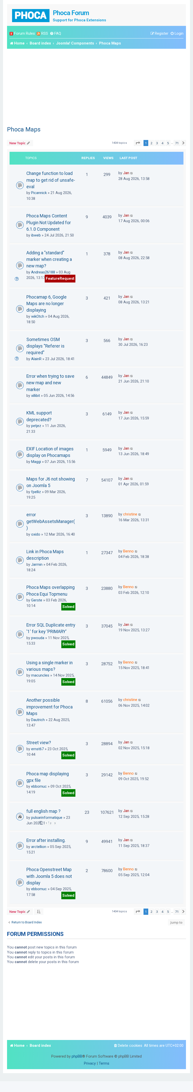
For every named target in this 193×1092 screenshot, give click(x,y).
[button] (137, 143)
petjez (36, 425)
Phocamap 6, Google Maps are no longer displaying (46, 304)
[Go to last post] (131, 173)
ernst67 (37, 749)
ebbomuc (39, 786)
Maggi (36, 461)
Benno (128, 551)
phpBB (77, 1056)
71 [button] (177, 143)
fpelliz (36, 492)
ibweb (36, 235)
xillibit (35, 395)
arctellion (38, 846)
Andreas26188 (43, 272)
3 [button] (157, 143)
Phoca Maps (23, 129)
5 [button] (168, 143)
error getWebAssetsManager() (50, 521)
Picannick (39, 193)
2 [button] (151, 143)
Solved (68, 606)
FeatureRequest (60, 278)
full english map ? (43, 811)
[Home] (31, 15)
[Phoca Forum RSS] (38, 33)
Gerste (36, 600)
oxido (35, 534)
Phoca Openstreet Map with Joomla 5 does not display (49, 876)
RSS (44, 33)
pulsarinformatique (46, 817)
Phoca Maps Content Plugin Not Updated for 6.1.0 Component (48, 222)
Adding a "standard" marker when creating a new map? (49, 259)
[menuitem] (55, 33)
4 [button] (162, 143)
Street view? (38, 742)
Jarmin (36, 564)
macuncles (40, 675)
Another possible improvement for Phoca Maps (49, 707)
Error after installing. (46, 840)
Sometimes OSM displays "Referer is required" (45, 346)
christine (130, 514)
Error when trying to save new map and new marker (50, 383)
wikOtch (37, 316)
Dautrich (38, 720)
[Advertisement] (96, 86)
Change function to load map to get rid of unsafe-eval (50, 180)
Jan (126, 173)
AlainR (36, 359)
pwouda (37, 638)
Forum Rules (24, 33)
